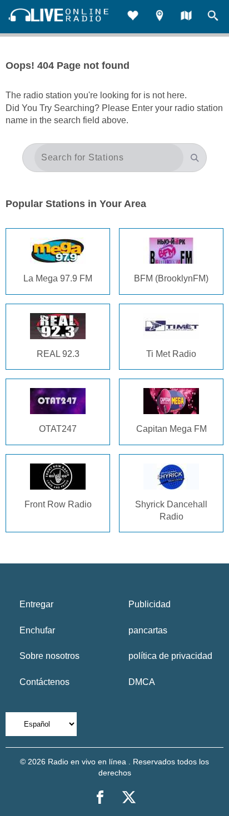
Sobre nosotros (49, 656)
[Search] (213, 17)
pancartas (147, 630)
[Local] (159, 17)
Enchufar (37, 630)
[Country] (186, 17)
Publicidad (149, 604)
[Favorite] (133, 17)
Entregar (36, 604)
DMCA (141, 682)
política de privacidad (170, 656)
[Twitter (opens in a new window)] (129, 797)
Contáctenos (44, 682)
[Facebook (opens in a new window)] (100, 797)
